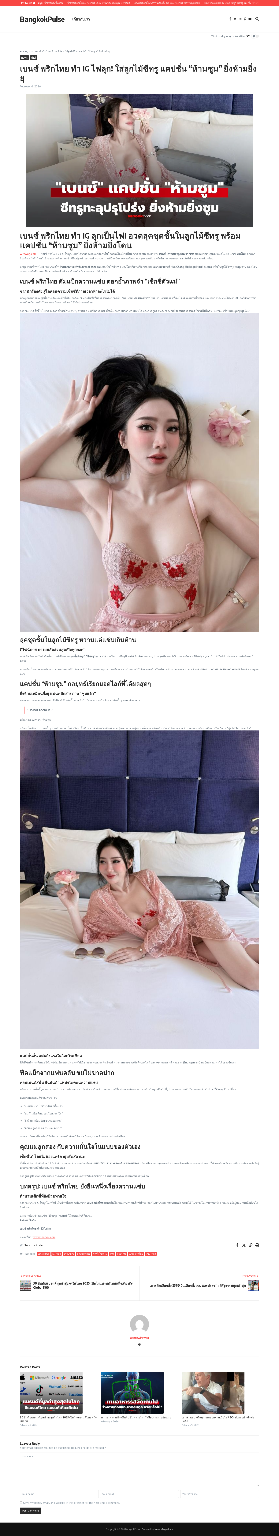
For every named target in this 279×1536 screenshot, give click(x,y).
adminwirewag (139, 1338)
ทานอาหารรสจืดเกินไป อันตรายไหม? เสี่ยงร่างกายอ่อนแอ (136, 1417)
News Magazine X (163, 1529)
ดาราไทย (121, 1253)
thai (31, 51)
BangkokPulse (42, 19)
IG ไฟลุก (56, 1253)
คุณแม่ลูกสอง (83, 1253)
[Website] (139, 1344)
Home (23, 51)
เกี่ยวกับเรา (81, 19)
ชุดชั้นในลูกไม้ (100, 1253)
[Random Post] (248, 36)
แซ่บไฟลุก (151, 1253)
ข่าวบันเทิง (69, 1253)
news (24, 57)
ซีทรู (112, 1253)
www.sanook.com (44, 1237)
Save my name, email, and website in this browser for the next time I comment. (71, 1502)
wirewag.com (28, 253)
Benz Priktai (44, 1253)
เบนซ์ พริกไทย (136, 1253)
